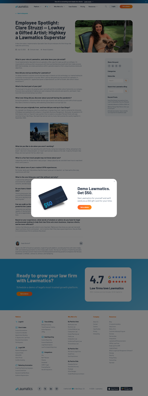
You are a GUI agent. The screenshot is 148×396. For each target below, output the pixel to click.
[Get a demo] (85, 207)
